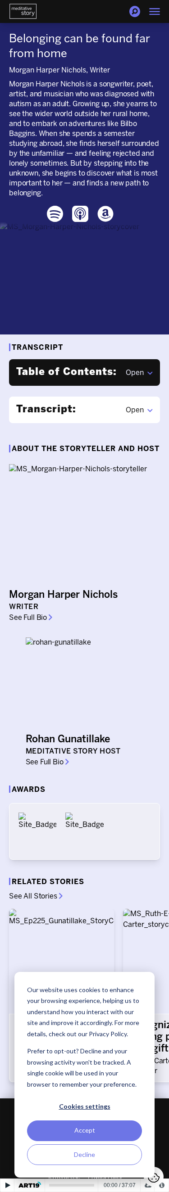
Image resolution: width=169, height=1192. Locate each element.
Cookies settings (84, 1106)
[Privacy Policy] (162, 1185)
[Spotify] (55, 214)
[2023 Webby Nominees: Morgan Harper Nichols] (84, 831)
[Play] (7, 1185)
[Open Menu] (154, 11)
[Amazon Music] (105, 214)
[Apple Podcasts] (80, 214)
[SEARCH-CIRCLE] (134, 11)
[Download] (148, 1185)
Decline (84, 1154)
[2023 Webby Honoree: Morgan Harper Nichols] (37, 831)
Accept (84, 1130)
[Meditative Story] (23, 11)
